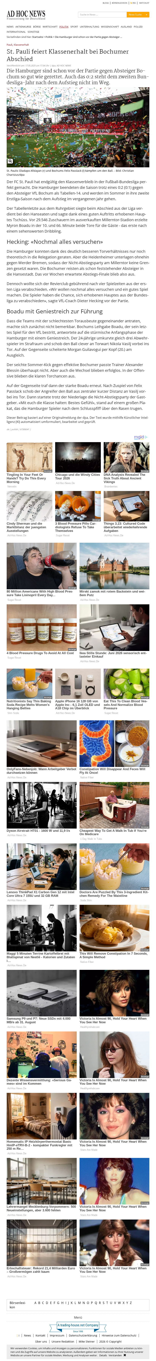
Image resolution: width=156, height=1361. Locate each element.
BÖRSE (37, 26)
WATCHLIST (144, 3)
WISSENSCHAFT (110, 26)
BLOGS (106, 3)
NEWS (10, 26)
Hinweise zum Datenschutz (119, 1335)
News (27, 1335)
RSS (134, 3)
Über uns (41, 1341)
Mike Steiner (87, 1341)
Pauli (9, 45)
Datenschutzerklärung (83, 1335)
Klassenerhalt (21, 45)
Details (103, 1355)
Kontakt (40, 1335)
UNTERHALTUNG (89, 26)
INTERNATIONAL (16, 31)
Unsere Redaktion (63, 1341)
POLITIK (63, 26)
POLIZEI (138, 26)
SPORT (74, 26)
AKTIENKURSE (23, 26)
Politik (49, 37)
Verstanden (115, 1355)
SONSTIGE (33, 31)
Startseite (37, 37)
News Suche (135, 14)
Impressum (57, 1335)
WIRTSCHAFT (50, 26)
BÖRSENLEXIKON (119, 3)
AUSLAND (126, 26)
